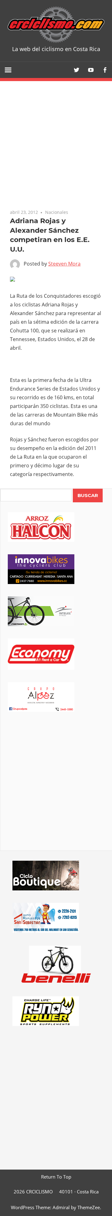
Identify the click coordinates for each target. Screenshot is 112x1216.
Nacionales (56, 212)
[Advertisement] (56, 790)
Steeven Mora (64, 263)
